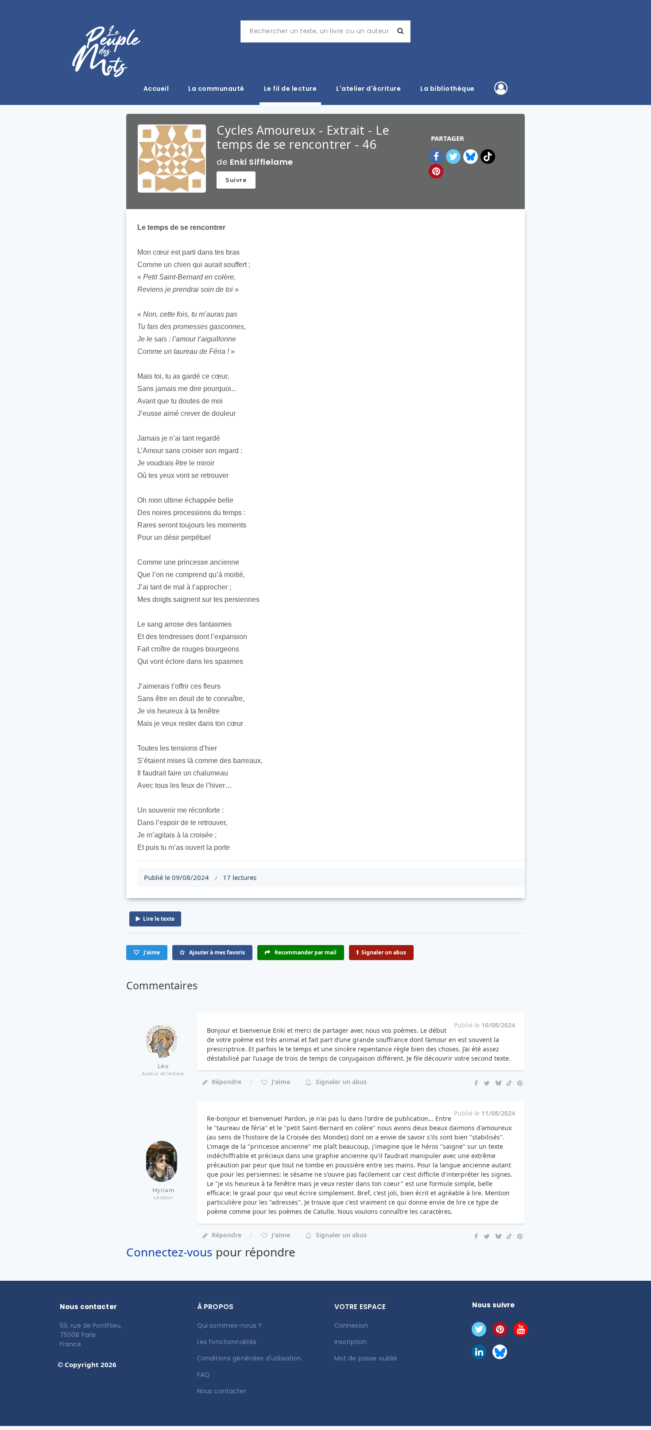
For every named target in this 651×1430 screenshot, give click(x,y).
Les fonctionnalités (227, 1341)
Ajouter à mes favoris (216, 952)
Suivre (236, 179)
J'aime (280, 1081)
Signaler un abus (383, 952)
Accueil (156, 88)
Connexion (351, 1325)
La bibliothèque (447, 88)
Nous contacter (221, 1391)
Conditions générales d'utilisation (249, 1358)
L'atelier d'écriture (368, 88)
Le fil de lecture (290, 88)
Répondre (226, 1081)
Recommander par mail (305, 952)
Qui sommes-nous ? (229, 1325)
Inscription (350, 1341)
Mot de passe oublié (366, 1358)
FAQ (203, 1374)
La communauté (216, 88)
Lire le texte (158, 918)
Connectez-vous (169, 1252)
